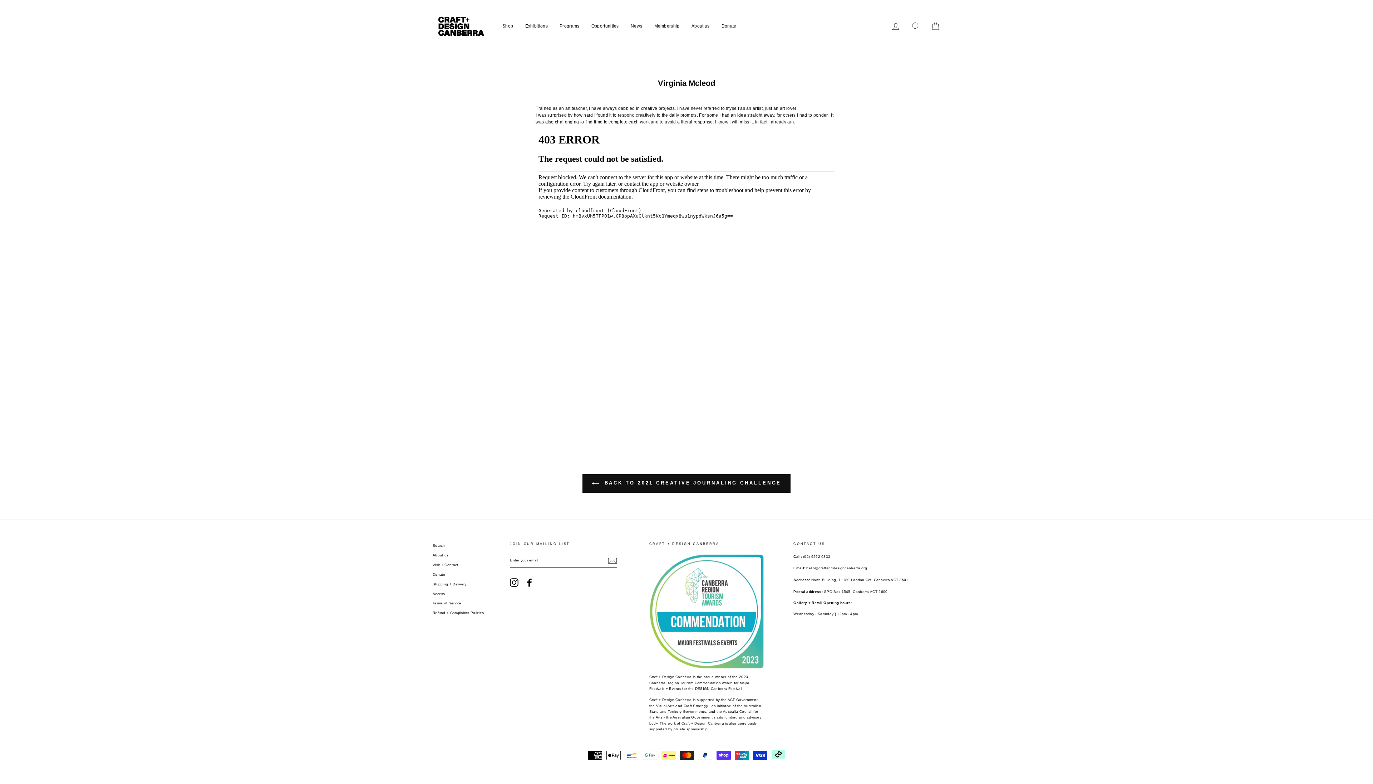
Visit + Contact (445, 565)
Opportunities (605, 26)
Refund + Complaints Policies (458, 613)
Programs (569, 26)
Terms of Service (447, 603)
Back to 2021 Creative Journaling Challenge (692, 483)
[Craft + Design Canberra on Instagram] (514, 582)
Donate (729, 26)
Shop (507, 26)
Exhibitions (536, 26)
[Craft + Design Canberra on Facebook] (529, 582)
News (636, 26)
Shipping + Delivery (450, 584)
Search (439, 545)
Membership (667, 26)
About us (700, 26)
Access (439, 594)
